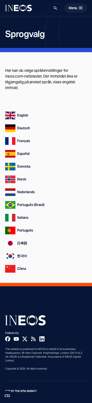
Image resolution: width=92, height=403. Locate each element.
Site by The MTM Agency (21, 391)
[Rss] (33, 338)
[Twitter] (24, 338)
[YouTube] (16, 338)
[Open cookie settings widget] (7, 396)
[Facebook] (7, 338)
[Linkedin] (42, 338)
